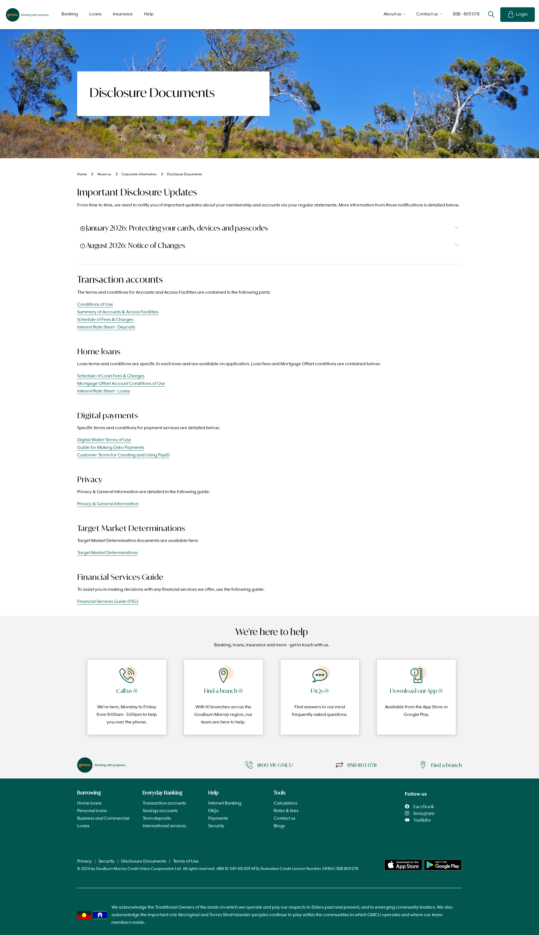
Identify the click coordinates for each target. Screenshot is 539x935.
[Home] (403, 865)
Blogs (279, 826)
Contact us (284, 818)
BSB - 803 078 (466, 14)
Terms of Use (186, 861)
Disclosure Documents (143, 861)
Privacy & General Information (107, 504)
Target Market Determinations (107, 552)
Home (82, 174)
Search (491, 14)
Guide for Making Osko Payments (110, 447)
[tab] (269, 228)
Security (216, 826)
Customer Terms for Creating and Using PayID (123, 455)
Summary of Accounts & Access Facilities (117, 312)
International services (164, 826)
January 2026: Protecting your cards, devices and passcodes (177, 228)
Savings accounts (160, 811)
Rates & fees (286, 811)
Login (521, 14)
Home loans (89, 803)
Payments (218, 818)
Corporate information (139, 174)
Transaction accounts (164, 803)
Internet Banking (224, 803)
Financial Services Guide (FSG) (107, 601)
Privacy (84, 861)
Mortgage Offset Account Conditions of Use (121, 383)
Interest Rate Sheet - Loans (103, 391)
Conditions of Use (95, 304)
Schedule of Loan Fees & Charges (111, 376)
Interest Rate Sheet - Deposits (106, 327)
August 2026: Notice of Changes (135, 245)
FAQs (213, 811)
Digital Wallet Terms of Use (104, 440)
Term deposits (157, 818)
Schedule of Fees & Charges (105, 319)
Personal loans (92, 811)
